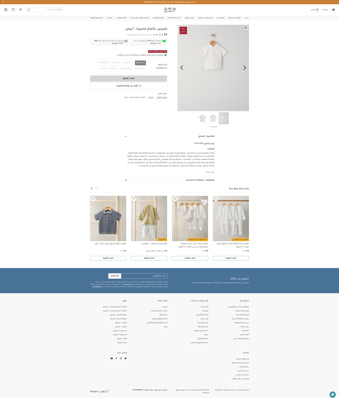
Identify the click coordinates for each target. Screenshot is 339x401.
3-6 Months (128, 63)
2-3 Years (114, 69)
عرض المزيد (210, 172)
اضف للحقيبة (231, 258)
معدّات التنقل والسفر (159, 311)
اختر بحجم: (162, 65)
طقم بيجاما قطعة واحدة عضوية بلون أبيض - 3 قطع (233, 245)
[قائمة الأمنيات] (216, 199)
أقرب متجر (204, 319)
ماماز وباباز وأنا (203, 327)
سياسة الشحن (243, 371)
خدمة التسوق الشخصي (199, 343)
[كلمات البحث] (29, 10)
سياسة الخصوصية (128, 284)
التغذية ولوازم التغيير (160, 319)
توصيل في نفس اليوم (241, 379)
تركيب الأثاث (244, 327)
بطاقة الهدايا (244, 367)
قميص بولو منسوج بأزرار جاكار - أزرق (110, 244)
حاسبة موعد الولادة (201, 331)
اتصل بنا (205, 311)
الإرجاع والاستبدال (242, 311)
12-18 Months (140, 69)
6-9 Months (116, 63)
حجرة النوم (164, 315)
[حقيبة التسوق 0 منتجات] (5, 10)
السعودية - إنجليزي (120, 331)
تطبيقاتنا (245, 331)
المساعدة (204, 307)
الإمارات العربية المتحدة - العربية (115, 311)
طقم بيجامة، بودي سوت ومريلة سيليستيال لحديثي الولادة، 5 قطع (193, 245)
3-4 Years (103, 69)
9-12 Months (104, 63)
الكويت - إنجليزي (121, 323)
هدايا (166, 327)
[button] (247, 18)
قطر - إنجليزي (122, 339)
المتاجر (313, 10)
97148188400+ (97, 287)
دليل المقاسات (161, 68)
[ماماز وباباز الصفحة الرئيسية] (169, 10)
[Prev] (245, 68)
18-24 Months (126, 69)
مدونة (206, 335)
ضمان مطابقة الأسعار (240, 319)
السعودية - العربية (120, 335)
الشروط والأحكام (242, 315)
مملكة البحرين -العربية (118, 319)
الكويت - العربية (121, 327)
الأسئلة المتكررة (202, 315)
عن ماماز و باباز (202, 323)
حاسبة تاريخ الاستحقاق (240, 363)
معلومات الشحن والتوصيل (238, 307)
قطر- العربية (122, 343)
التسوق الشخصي (242, 359)
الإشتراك (114, 276)
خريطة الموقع (203, 339)
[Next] (182, 68)
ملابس (165, 307)
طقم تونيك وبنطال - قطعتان (154, 244)
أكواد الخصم (244, 335)
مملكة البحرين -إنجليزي (118, 315)
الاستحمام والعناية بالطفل (157, 323)
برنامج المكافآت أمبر (241, 339)
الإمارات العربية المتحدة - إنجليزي (115, 307)
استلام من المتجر (242, 375)
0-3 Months (140, 63)
